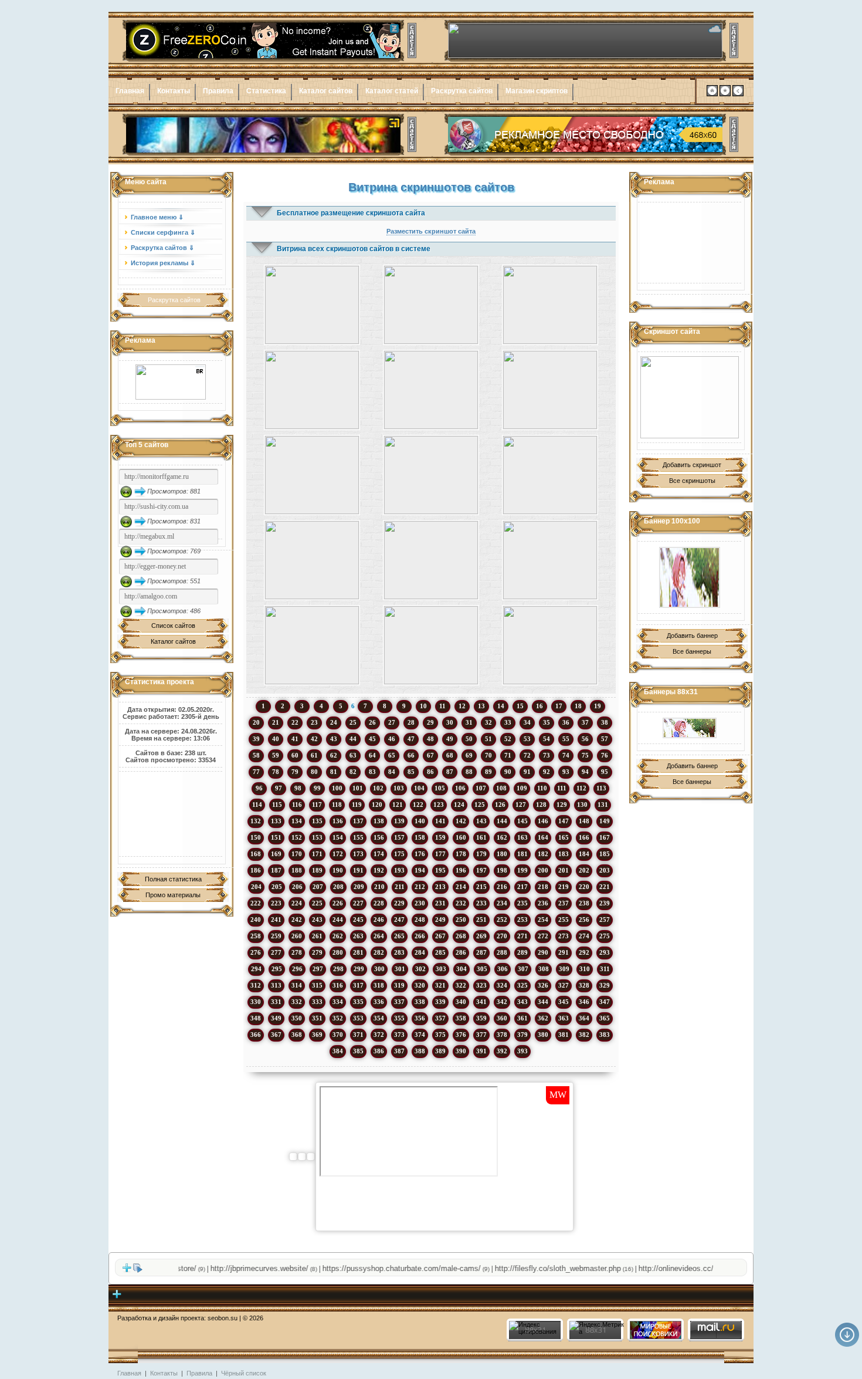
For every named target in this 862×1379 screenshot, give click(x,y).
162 (502, 837)
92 (546, 771)
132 (255, 820)
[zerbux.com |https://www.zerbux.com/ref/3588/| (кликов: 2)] (311, 645)
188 (296, 870)
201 (563, 870)
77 (256, 771)
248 (420, 919)
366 (255, 1034)
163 (522, 837)
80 (314, 771)
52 (507, 738)
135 (317, 820)
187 (276, 870)
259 (276, 935)
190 (337, 870)
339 (440, 1001)
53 (527, 738)
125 (479, 804)
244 (337, 919)
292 (584, 952)
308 (543, 968)
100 (337, 788)
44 (353, 738)
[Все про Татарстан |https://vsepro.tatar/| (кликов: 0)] (550, 305)
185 (604, 853)
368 (296, 1034)
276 (255, 952)
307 (523, 968)
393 (522, 1050)
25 (353, 722)
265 (399, 935)
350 (296, 1018)
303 (441, 968)
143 (481, 820)
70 (488, 755)
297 (318, 968)
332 (296, 1001)
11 (442, 705)
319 (399, 985)
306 (502, 968)
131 (603, 804)
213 (440, 886)
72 (527, 755)
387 (399, 1050)
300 (379, 968)
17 (558, 705)
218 (543, 886)
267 (440, 935)
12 (462, 705)
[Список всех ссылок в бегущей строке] (137, 1270)
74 (565, 755)
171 (317, 853)
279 (317, 952)
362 (543, 1018)
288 (502, 952)
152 (296, 837)
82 (353, 771)
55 (565, 738)
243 (317, 919)
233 (481, 903)
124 (459, 804)
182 (543, 853)
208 (338, 886)
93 (565, 771)
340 (461, 1001)
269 (481, 935)
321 (440, 985)
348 (255, 1018)
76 (604, 755)
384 (337, 1050)
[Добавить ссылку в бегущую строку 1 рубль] (116, 1296)
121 (397, 804)
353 (358, 1018)
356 (420, 1018)
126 (500, 804)
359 (481, 1018)
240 (255, 919)
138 (379, 820)
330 (255, 1001)
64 (372, 755)
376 (461, 1034)
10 (423, 705)
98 (297, 788)
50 (469, 738)
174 (379, 853)
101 (357, 788)
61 (314, 755)
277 (276, 952)
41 (294, 738)
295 (277, 968)
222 (255, 903)
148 (584, 820)
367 (276, 1034)
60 (294, 755)
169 (276, 853)
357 (440, 1018)
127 (520, 804)
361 (522, 1018)
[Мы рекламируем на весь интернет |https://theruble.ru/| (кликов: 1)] (550, 645)
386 (379, 1050)
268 (461, 935)
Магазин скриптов (536, 91)
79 (294, 771)
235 (522, 903)
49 (449, 738)
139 (399, 820)
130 (582, 804)
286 (461, 952)
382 (584, 1034)
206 (297, 886)
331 (276, 1001)
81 (333, 771)
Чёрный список (243, 1373)
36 (565, 722)
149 (604, 820)
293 (604, 952)
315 (317, 985)
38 (604, 722)
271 (522, 935)
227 (358, 903)
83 (372, 771)
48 (430, 738)
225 (317, 903)
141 (440, 820)
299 (359, 968)
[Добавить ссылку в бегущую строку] (126, 1270)
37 (585, 722)
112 (581, 788)
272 (543, 935)
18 (578, 705)
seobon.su (222, 1317)
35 (546, 722)
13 (481, 705)
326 (543, 985)
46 (391, 738)
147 (563, 820)
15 (520, 705)
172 (337, 853)
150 (255, 837)
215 (481, 886)
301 (400, 968)
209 (359, 886)
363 (563, 1018)
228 (379, 903)
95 (604, 771)
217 (522, 886)
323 (481, 985)
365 (604, 1018)
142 (461, 820)
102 (378, 788)
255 (563, 919)
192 (379, 870)
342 (502, 1001)
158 (420, 837)
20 (256, 722)
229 (399, 903)
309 (564, 968)
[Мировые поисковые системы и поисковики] (654, 1336)
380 (543, 1034)
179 (481, 853)
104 (419, 788)
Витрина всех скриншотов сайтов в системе (353, 249)
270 (502, 935)
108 (501, 788)
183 (563, 853)
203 (604, 870)
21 (275, 722)
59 (275, 755)
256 (584, 919)
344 (543, 1001)
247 (399, 919)
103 (398, 788)
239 (604, 903)
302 (420, 968)
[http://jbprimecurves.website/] (689, 397)
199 (522, 870)
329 (604, 985)
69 (469, 755)
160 (461, 837)
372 (379, 1034)
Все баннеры (692, 651)
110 (542, 788)
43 (333, 738)
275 (604, 935)
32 (488, 722)
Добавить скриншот (692, 464)
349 (276, 1018)
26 (372, 722)
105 (440, 788)
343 (522, 1001)
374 (420, 1034)
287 (481, 952)
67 (430, 755)
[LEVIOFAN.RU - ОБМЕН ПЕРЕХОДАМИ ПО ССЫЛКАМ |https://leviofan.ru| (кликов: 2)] (430, 645)
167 (604, 837)
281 (358, 952)
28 (411, 722)
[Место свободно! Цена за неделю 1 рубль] (585, 149)
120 (377, 804)
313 (276, 985)
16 (539, 705)
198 (502, 870)
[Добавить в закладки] (725, 93)
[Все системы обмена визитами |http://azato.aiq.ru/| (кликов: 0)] (430, 305)
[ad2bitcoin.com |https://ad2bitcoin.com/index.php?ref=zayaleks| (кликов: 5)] (430, 560)
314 (296, 985)
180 (502, 853)
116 (297, 804)
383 (604, 1034)
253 (522, 919)
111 (561, 788)
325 (522, 985)
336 (379, 1001)
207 (318, 886)
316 (337, 985)
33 (507, 722)
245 (358, 919)
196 (461, 870)
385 (358, 1050)
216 (502, 886)
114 (257, 804)
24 (333, 722)
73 (546, 755)
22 (294, 722)
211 (400, 886)
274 (584, 935)
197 (481, 870)
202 (584, 870)
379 (522, 1034)
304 (461, 968)
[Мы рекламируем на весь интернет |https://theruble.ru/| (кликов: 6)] (311, 475)
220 (584, 886)
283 (399, 952)
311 (605, 968)
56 (585, 738)
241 (276, 919)
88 (469, 771)
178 (461, 853)
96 (259, 788)
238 (584, 903)
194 (420, 870)
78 (275, 771)
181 (522, 853)
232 (461, 903)
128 (541, 804)
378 (502, 1034)
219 (563, 886)
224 (296, 903)
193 (399, 870)
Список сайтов (173, 625)
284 (420, 952)
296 (297, 968)
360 (502, 1018)
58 (256, 755)
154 (337, 837)
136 (337, 820)
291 (563, 952)
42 (314, 738)
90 (507, 771)
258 (255, 935)
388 (420, 1050)
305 (482, 968)
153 (317, 837)
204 (256, 886)
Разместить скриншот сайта (431, 231)
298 (338, 968)
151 (276, 837)
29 (430, 722)
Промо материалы (173, 894)
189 (317, 870)
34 (527, 722)
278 (296, 952)
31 (469, 722)
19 (597, 705)
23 (314, 722)
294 (256, 968)
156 (379, 837)
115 (277, 804)
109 (522, 788)
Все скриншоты (692, 480)
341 (481, 1001)
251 (481, 919)
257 (604, 919)
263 (358, 935)
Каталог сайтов (325, 91)
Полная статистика (173, 879)
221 (604, 886)
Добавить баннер (692, 635)
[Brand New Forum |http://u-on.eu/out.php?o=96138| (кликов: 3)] (550, 560)
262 (337, 935)
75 (585, 755)
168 (255, 853)
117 (317, 804)
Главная (130, 91)
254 (543, 919)
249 (440, 919)
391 (481, 1050)
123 (438, 804)
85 (411, 771)
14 (500, 705)
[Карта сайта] (738, 93)
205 (277, 886)
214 (461, 886)
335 (358, 1001)
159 (440, 837)
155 (358, 837)
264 (379, 935)
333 (317, 1001)
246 (379, 919)
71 (507, 755)
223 (276, 903)
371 (358, 1034)
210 (379, 886)
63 (353, 755)
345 (563, 1001)
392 (502, 1050)
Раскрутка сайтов (462, 91)
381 (563, 1034)
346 (584, 1001)
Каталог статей (391, 91)
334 (337, 1001)
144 (502, 820)
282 (379, 952)
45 (372, 738)
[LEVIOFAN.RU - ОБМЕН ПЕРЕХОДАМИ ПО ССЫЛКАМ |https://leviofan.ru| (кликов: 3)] (550, 475)
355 (399, 1018)
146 (543, 820)
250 (461, 919)
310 (584, 968)
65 (391, 755)
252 (502, 919)
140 (420, 820)
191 (358, 870)
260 (296, 935)
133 (276, 820)
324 (502, 985)
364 (584, 1018)
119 (357, 804)
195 (440, 870)
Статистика (266, 91)
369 (317, 1034)
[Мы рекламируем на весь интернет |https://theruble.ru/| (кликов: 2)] (311, 560)
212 (420, 886)
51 (488, 738)
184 (584, 853)
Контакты (173, 91)
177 (440, 853)
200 (543, 870)
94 (585, 771)
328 (584, 985)
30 (449, 722)
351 (317, 1018)
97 (278, 788)
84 (391, 771)
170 (296, 853)
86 (430, 771)
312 (255, 985)
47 (411, 738)
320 (420, 985)
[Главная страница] (712, 93)
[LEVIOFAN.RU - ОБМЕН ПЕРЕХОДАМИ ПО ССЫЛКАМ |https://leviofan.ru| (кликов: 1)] (550, 390)
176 (420, 853)
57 (604, 738)
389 (440, 1050)
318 (379, 985)
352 (337, 1018)
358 (461, 1018)
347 (604, 1001)
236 (543, 903)
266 (420, 935)
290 (543, 952)
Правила (218, 91)
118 (337, 804)
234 (502, 903)
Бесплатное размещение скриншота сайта (351, 213)
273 (563, 935)
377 (481, 1034)
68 (449, 755)
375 (440, 1034)
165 (563, 837)
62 (333, 755)
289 (522, 952)
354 (379, 1018)
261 (317, 935)
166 (584, 837)
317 (358, 985)
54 (546, 738)
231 (440, 903)
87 (449, 771)
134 (296, 820)
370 (337, 1034)
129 (561, 804)
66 (411, 755)
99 (317, 788)
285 (440, 952)
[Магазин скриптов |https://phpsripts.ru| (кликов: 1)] (430, 390)
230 (420, 903)
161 (481, 837)
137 (358, 820)
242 (296, 919)
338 (420, 1001)
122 (418, 804)
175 (399, 853)
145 (522, 820)
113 (601, 788)
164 (543, 837)
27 (391, 722)
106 (460, 788)
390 (461, 1050)
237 (563, 903)
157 (399, 837)
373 (399, 1034)
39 (256, 738)
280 (337, 952)
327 (563, 985)
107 (481, 788)
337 (399, 1001)
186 (255, 870)
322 (461, 985)
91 (527, 771)
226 (337, 903)
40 (275, 738)
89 (488, 771)
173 (358, 853)
